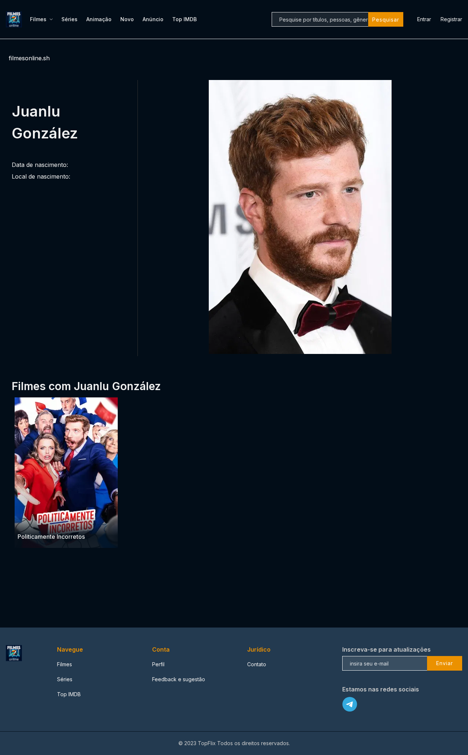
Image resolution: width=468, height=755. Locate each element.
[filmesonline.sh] (15, 19)
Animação (99, 19)
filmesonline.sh (29, 58)
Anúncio (153, 19)
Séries (69, 19)
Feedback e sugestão (178, 679)
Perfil (158, 664)
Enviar (444, 663)
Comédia (29, 522)
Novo (127, 19)
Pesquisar (385, 19)
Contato (256, 664)
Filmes (38, 19)
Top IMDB (184, 19)
